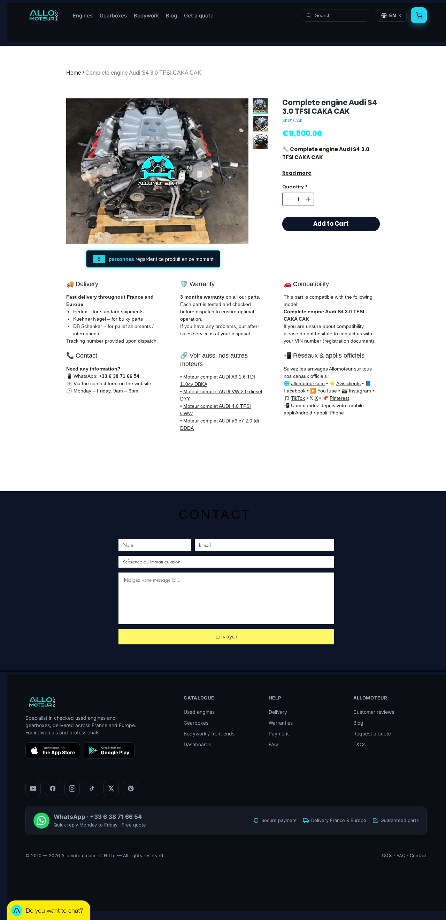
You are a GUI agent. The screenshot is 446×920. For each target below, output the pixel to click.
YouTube (327, 391)
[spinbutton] (298, 199)
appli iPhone (330, 413)
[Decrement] (288, 199)
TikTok (298, 398)
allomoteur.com (308, 383)
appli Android (298, 413)
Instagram (360, 391)
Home (73, 73)
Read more (297, 173)
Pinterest (339, 398)
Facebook (295, 391)
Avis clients (348, 383)
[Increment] (309, 199)
